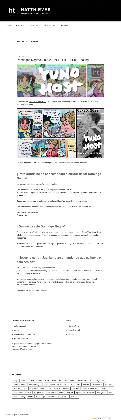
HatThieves (36, 9)
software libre (89, 392)
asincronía (24, 380)
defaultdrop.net (20, 326)
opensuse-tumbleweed (90, 388)
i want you (17, 388)
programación (51, 392)
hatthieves (108, 384)
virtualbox (51, 396)
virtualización (63, 396)
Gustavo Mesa (73, 326)
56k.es (16, 330)
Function (86, 384)
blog (61, 380)
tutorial (30, 396)
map (42, 388)
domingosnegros (35, 384)
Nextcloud (75, 388)
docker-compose (84, 380)
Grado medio (97, 384)
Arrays (15, 380)
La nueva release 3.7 (37, 101)
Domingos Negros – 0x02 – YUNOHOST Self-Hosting (53, 59)
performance (18, 392)
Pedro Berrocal (74, 330)
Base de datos (36, 380)
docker (73, 380)
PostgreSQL (38, 392)
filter (72, 384)
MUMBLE (70, 189)
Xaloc (56, 162)
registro (78, 392)
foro (78, 384)
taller (15, 396)
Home (9, 26)
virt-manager (40, 396)
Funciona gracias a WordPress (17, 414)
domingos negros (19, 384)
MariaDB (57, 388)
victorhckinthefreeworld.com (24, 334)
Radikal (71, 334)
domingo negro (99, 380)
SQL (110, 392)
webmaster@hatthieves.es (22, 349)
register (70, 392)
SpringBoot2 (101, 392)
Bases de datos (50, 380)
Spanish (98, 418)
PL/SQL (28, 392)
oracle (104, 388)
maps (49, 388)
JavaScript (34, 388)
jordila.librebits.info (21, 338)
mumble (66, 388)
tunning (22, 396)
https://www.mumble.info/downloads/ (72, 201)
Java (25, 388)
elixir (46, 384)
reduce (61, 392)
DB (66, 380)
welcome (74, 396)
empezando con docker (59, 384)
